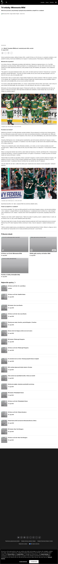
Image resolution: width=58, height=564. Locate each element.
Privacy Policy (11, 554)
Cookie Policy (20, 554)
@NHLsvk (15, 48)
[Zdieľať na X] (5, 53)
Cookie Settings (44, 554)
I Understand (34, 561)
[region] (29, 556)
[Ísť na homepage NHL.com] (2, 2)
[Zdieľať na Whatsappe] (2, 53)
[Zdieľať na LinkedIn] (8, 53)
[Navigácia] (56, 2)
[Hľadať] (6, 2)
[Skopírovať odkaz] (11, 53)
